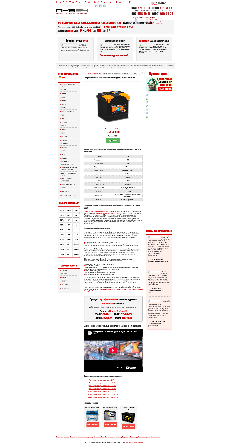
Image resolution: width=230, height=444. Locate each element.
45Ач (62, 215)
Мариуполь (110, 437)
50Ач (69, 215)
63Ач (69, 225)
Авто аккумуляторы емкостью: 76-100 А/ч (103, 392)
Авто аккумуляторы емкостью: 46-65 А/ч (102, 386)
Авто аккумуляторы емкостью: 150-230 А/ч (103, 397)
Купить (113, 140)
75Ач (69, 235)
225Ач (76, 254)
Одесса (125, 437)
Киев (58, 437)
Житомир (133, 437)
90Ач (76, 240)
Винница (73, 437)
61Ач (76, 220)
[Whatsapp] (149, 23)
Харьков (65, 437)
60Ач (69, 220)
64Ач (76, 225)
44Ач (76, 210)
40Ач (69, 210)
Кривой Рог (99, 437)
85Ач (69, 240)
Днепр (90, 437)
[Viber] (147, 19)
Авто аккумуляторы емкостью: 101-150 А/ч (103, 394)
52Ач (76, 215)
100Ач (69, 245)
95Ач (62, 245)
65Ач (62, 230)
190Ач (62, 254)
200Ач (69, 254)
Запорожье (82, 437)
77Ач (76, 235)
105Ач (76, 245)
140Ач (69, 249)
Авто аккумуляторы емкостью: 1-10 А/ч (102, 380)
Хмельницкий (144, 437)
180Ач (76, 249)
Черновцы (155, 437)
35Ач (62, 210)
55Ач (62, 220)
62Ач (62, 225)
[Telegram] (149, 21)
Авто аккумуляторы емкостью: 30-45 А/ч (102, 383)
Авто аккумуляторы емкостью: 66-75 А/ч (102, 389)
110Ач (62, 249)
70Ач (76, 230)
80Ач (62, 240)
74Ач (62, 235)
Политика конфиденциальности (135, 442)
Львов (118, 437)
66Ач (69, 230)
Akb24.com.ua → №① (94, 73)
